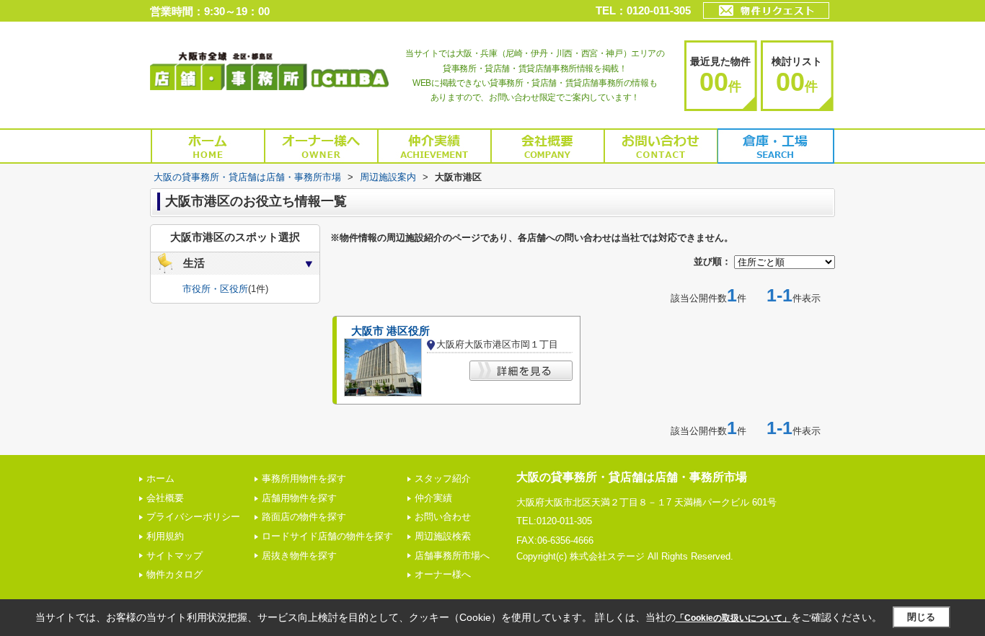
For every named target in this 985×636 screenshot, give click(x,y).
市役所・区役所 (215, 288)
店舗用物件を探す (299, 498)
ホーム (160, 478)
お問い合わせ (443, 516)
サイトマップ (174, 555)
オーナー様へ (443, 574)
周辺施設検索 (443, 536)
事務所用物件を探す (304, 478)
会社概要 (165, 498)
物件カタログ (174, 574)
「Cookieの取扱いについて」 (733, 618)
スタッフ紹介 (443, 478)
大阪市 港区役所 (390, 331)
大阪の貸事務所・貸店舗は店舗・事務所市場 (631, 477)
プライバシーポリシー (193, 516)
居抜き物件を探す (299, 555)
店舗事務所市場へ (452, 555)
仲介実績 (433, 498)
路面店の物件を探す (304, 516)
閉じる (921, 616)
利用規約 (165, 536)
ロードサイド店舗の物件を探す (327, 536)
